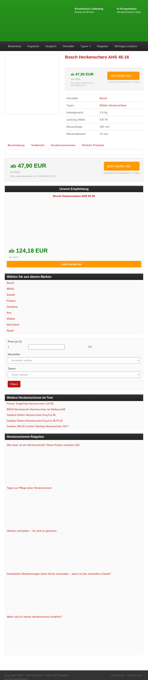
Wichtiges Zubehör (125, 46)
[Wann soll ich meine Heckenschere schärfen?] (35, 636)
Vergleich (50, 46)
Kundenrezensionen (63, 145)
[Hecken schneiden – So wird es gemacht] (35, 550)
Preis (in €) (15, 341)
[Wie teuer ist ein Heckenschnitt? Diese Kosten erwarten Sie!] (35, 464)
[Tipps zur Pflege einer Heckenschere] (35, 507)
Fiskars (11, 300)
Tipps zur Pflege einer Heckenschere (29, 487)
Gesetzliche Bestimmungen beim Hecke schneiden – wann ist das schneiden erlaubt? (59, 573)
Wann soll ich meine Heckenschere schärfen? (34, 616)
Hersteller (68, 46)
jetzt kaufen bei (121, 75)
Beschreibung (16, 145)
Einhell (11, 294)
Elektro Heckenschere (113, 105)
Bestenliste (14, 46)
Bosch (103, 98)
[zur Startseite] (26, 20)
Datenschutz (134, 675)
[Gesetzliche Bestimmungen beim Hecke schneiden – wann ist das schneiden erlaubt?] (35, 593)
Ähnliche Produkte (93, 145)
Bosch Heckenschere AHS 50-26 (74, 196)
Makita (11, 318)
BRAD (10, 288)
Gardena (12, 306)
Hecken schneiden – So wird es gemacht (31, 530)
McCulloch (13, 324)
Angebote (33, 46)
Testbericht (37, 145)
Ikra (9, 312)
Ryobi (10, 330)
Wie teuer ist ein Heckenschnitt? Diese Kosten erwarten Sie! (43, 444)
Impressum (117, 675)
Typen (85, 46)
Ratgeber (102, 46)
